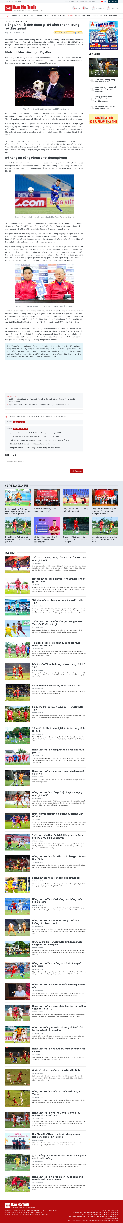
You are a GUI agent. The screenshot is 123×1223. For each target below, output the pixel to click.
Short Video (16, 15)
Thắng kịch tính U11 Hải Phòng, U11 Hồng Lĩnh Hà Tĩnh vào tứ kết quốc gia (57, 623)
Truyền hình (114, 8)
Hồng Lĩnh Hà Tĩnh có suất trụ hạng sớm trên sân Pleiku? (59, 1050)
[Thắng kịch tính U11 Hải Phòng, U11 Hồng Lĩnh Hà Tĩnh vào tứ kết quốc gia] (17, 628)
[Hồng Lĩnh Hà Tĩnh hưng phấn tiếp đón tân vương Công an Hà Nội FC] (17, 1013)
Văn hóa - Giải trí (50, 15)
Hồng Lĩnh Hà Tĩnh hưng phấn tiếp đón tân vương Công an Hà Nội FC (59, 1007)
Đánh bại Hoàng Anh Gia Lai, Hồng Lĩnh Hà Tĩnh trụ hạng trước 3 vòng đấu (57, 1029)
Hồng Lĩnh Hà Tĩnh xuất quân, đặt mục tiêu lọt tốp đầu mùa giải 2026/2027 (104, 511)
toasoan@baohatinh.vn (111, 1218)
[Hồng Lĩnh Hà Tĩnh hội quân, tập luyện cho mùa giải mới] (17, 756)
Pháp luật (61, 15)
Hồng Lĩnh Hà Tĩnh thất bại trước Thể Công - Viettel (56, 1093)
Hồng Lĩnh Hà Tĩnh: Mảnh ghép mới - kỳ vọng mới (76, 510)
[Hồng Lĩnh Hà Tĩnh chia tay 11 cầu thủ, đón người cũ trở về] (17, 778)
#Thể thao (12, 416)
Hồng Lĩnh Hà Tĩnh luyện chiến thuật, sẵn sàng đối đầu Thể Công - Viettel (57, 1178)
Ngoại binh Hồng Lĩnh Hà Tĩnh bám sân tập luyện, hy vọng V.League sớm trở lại (39, 405)
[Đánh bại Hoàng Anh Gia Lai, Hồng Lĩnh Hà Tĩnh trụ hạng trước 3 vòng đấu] (17, 1034)
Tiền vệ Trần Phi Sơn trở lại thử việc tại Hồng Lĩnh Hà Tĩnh (58, 730)
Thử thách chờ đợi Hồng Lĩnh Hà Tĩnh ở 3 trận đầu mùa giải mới (59, 559)
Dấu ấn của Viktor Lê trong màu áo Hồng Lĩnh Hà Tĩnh (58, 665)
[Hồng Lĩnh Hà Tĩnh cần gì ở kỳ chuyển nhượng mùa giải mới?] (17, 799)
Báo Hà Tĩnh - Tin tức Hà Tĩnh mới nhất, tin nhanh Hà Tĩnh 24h (25, 8)
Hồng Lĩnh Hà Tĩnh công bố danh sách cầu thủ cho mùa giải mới (105, 89)
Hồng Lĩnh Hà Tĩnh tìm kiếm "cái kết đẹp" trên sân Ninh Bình (32, 444)
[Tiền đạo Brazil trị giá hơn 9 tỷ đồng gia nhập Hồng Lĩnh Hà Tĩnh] (17, 650)
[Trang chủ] (7, 16)
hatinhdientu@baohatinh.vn (108, 1216)
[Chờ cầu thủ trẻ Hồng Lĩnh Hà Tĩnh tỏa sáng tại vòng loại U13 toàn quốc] (17, 949)
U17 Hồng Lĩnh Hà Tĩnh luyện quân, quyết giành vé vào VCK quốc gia (59, 1157)
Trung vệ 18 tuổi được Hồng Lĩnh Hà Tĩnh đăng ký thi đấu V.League (105, 99)
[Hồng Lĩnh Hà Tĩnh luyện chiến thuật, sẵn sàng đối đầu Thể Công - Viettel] (17, 1184)
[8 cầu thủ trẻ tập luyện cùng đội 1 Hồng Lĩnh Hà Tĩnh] (17, 714)
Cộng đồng (113, 15)
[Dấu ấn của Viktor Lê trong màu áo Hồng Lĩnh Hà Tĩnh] (17, 671)
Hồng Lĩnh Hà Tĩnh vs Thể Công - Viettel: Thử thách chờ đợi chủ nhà (56, 1114)
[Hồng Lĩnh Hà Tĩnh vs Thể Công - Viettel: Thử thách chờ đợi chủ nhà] (17, 1120)
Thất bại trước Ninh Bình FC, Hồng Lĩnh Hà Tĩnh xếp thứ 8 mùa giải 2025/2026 (39, 440)
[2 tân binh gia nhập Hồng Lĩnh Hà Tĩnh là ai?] (17, 885)
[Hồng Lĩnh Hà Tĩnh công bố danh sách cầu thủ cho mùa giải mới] (18, 526)
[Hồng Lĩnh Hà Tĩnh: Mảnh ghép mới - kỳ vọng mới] (76, 497)
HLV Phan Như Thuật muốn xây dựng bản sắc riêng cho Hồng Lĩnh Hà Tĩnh (56, 1135)
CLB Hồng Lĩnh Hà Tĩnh (20, 21)
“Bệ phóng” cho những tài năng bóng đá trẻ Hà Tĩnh (57, 601)
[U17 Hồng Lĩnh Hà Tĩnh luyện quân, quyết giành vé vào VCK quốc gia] (17, 1162)
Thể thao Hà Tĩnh (19, 422)
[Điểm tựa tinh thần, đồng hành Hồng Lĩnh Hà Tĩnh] (47, 497)
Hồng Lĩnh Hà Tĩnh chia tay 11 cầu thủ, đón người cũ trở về (105, 72)
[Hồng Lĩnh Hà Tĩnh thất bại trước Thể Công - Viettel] (17, 1098)
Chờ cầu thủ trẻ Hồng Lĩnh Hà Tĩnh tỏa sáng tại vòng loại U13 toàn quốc (57, 943)
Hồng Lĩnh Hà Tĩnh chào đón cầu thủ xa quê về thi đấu (59, 986)
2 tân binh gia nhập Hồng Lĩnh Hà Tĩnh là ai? (105, 81)
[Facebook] (97, 1)
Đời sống (95, 15)
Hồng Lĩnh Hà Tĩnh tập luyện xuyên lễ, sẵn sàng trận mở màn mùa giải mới (17, 511)
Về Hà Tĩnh (86, 15)
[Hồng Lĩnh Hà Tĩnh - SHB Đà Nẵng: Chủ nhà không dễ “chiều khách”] (17, 927)
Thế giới (78, 15)
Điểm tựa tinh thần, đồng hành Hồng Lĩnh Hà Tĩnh (45, 510)
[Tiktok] (99, 1)
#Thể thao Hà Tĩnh (60, 416)
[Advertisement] (44, 375)
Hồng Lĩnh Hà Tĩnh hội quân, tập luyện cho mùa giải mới (58, 751)
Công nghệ (103, 15)
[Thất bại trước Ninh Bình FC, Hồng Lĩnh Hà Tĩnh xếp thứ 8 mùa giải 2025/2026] (17, 842)
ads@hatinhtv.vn (113, 1220)
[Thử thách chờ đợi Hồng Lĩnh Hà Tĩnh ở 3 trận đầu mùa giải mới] (17, 564)
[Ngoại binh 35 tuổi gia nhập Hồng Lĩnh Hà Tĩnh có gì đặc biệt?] (17, 586)
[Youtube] (102, 1)
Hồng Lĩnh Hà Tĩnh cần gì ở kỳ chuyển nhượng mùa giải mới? (57, 794)
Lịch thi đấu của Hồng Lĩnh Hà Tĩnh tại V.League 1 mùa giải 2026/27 (37, 433)
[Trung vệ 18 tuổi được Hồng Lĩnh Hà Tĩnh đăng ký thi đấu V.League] (76, 526)
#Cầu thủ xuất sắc (46, 416)
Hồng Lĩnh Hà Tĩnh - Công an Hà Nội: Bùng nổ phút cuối (56, 965)
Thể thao (70, 15)
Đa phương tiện (100, 8)
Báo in (88, 8)
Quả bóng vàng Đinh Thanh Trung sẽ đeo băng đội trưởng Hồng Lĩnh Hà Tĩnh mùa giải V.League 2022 (42, 400)
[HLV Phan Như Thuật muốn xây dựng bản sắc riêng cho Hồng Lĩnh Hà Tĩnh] (17, 1141)
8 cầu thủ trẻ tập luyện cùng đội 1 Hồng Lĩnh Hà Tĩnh (57, 708)
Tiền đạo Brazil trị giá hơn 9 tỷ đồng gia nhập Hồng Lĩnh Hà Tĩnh (34, 437)
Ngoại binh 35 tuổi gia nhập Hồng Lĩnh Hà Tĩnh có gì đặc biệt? (59, 580)
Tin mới (78, 8)
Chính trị (25, 15)
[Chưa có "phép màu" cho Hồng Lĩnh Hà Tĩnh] (17, 1077)
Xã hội (39, 15)
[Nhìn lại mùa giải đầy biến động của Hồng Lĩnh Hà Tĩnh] (17, 821)
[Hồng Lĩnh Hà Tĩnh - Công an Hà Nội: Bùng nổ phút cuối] (17, 970)
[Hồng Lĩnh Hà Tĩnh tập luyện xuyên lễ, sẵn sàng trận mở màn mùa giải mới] (18, 497)
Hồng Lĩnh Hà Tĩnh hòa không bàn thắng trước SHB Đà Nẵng (57, 900)
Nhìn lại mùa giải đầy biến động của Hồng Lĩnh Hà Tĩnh (57, 815)
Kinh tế (32, 15)
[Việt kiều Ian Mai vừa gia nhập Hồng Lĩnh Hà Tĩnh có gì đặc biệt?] (105, 526)
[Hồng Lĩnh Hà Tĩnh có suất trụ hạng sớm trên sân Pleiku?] (17, 1055)
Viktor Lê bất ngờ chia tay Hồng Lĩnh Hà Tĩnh (105, 107)
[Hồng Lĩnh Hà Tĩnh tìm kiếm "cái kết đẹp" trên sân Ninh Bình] (17, 863)
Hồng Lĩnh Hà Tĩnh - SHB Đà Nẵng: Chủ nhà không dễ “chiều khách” (35, 448)
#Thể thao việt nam (33, 416)
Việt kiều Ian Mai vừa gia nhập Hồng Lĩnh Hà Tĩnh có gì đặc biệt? (105, 539)
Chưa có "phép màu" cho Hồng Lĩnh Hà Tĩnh (56, 1070)
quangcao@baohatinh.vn (99, 1220)
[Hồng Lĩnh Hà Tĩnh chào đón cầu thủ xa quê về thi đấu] (17, 991)
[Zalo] (105, 1)
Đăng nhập (114, 1)
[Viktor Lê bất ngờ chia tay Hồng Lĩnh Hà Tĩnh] (17, 692)
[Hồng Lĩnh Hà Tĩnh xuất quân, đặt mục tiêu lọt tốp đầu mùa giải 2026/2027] (105, 497)
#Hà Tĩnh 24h (21, 416)
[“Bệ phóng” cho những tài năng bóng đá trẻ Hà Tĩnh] (17, 607)
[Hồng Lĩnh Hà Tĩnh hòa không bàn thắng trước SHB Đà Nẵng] (17, 906)
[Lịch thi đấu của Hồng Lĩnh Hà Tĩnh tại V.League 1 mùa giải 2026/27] (47, 526)
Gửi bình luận (77, 471)
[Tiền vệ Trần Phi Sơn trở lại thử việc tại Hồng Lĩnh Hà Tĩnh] (17, 735)
